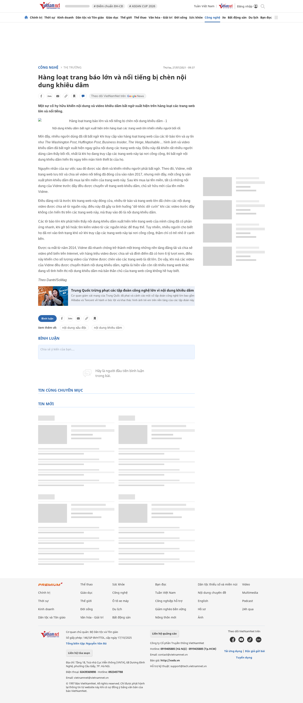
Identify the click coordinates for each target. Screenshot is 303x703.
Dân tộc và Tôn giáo (90, 17)
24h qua (248, 609)
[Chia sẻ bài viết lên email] (58, 96)
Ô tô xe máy (120, 601)
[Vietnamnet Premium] (50, 586)
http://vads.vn (170, 660)
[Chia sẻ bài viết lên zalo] (49, 96)
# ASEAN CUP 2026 (142, 6)
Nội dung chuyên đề (212, 593)
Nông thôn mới (165, 617)
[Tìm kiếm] (262, 6)
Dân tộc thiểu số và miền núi (217, 584)
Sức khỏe (196, 17)
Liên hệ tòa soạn (79, 653)
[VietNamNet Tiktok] (250, 641)
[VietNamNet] (26, 17)
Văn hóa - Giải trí (160, 17)
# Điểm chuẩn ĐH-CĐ (108, 6)
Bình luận (47, 318)
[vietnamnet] (50, 10)
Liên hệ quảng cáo (164, 633)
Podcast (247, 601)
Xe (224, 17)
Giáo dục (112, 17)
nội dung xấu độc (74, 328)
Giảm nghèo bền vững (170, 609)
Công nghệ (212, 17)
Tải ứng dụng (233, 651)
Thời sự (49, 17)
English (203, 601)
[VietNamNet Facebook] (232, 641)
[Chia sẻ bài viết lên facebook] (41, 96)
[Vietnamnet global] (225, 7)
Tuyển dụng (244, 657)
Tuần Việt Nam (204, 6)
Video (246, 584)
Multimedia (250, 593)
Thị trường (72, 67)
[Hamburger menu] (276, 17)
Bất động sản (237, 17)
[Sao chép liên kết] (66, 96)
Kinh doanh (65, 17)
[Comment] (83, 96)
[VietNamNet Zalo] (258, 641)
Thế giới (126, 17)
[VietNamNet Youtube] (241, 641)
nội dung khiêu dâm (108, 328)
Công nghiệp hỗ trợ (168, 601)
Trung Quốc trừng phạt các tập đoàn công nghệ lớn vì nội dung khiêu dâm (132, 290)
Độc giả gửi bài (255, 651)
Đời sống (180, 17)
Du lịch (253, 17)
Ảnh (200, 617)
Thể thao (140, 17)
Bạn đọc (266, 17)
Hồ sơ (202, 609)
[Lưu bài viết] (74, 96)
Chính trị (36, 17)
